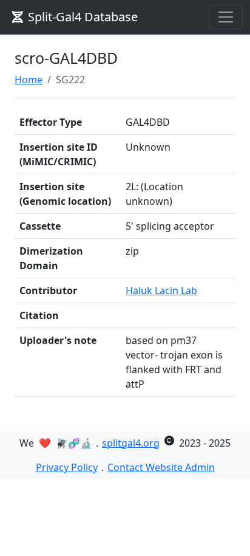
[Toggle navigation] (226, 17)
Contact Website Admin (161, 467)
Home (28, 79)
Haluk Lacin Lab (161, 290)
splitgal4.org (131, 443)
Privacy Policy (67, 467)
